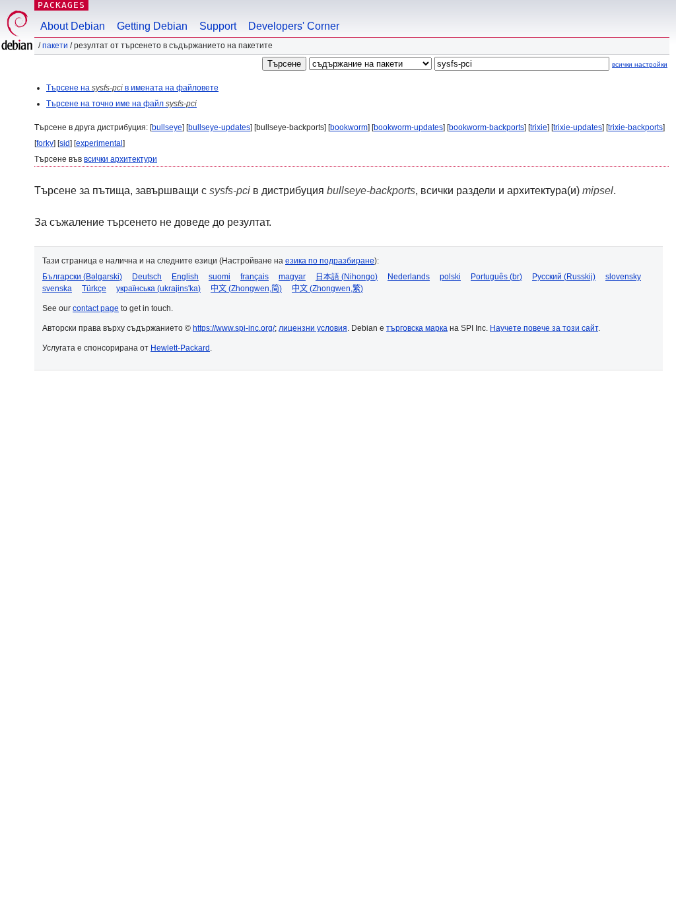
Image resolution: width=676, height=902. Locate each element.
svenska (57, 288)
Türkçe (94, 288)
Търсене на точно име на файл (121, 103)
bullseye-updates (219, 127)
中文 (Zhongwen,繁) (327, 288)
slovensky (623, 276)
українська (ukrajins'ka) (158, 288)
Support (217, 26)
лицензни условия (313, 328)
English (185, 276)
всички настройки (639, 64)
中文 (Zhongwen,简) (246, 288)
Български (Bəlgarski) (82, 276)
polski (450, 276)
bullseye (167, 127)
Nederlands (409, 276)
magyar (292, 276)
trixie (538, 127)
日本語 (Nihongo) (347, 276)
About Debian (72, 26)
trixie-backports (635, 127)
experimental (99, 143)
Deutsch (147, 276)
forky (44, 143)
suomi (219, 276)
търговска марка (417, 328)
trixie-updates (577, 127)
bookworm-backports (486, 127)
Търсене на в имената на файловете (132, 87)
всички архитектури (120, 159)
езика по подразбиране (329, 260)
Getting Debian (152, 26)
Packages (61, 5)
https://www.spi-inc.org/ (234, 328)
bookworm (349, 127)
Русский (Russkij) (563, 276)
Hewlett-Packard (180, 348)
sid (64, 143)
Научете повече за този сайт (544, 328)
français (254, 276)
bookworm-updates (408, 127)
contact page (96, 308)
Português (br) (496, 276)
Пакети (55, 45)
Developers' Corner (293, 26)
